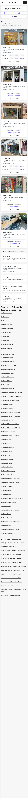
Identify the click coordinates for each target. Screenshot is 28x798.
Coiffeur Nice (5, 336)
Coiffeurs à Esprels (7, 404)
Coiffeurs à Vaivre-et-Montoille (10, 510)
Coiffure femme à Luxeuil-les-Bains (11, 554)
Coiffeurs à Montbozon (8, 475)
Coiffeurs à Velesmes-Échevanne (11, 522)
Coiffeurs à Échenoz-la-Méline (10, 400)
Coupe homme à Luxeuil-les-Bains (11, 582)
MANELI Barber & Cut (8, 47)
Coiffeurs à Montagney (8, 471)
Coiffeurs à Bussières (7, 377)
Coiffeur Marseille (6, 324)
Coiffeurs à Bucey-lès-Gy (8, 373)
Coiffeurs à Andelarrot (7, 357)
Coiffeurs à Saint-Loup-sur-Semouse (12, 498)
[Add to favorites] (24, 31)
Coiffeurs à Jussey (6, 451)
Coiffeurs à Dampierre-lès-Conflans (12, 392)
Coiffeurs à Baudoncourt (8, 369)
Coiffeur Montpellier (7, 328)
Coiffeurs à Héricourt (7, 447)
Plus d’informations (14, 61)
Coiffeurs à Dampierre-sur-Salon (11, 396)
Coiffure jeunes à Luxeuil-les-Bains (11, 562)
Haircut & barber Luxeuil (10, 266)
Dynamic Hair (6, 158)
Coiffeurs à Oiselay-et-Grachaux (11, 482)
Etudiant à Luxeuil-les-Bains (9, 586)
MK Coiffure (6, 256)
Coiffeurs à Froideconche (8, 432)
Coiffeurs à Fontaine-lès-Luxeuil (10, 412)
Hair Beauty (6, 296)
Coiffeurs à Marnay (7, 463)
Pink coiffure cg (7, 195)
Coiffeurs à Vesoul (6, 525)
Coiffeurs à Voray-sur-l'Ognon (10, 529)
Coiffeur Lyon (5, 321)
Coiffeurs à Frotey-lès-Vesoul (10, 435)
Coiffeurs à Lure (6, 455)
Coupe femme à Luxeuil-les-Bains (11, 578)
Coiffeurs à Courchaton (8, 388)
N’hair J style (6, 277)
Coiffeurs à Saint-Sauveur (9, 502)
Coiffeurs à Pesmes (7, 486)
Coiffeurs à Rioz (6, 490)
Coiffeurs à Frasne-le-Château (10, 424)
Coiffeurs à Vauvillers (7, 518)
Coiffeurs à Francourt (7, 420)
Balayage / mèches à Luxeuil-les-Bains (12, 543)
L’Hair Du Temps (7, 232)
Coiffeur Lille (5, 317)
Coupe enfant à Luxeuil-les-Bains (11, 574)
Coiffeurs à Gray (6, 439)
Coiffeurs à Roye (6, 494)
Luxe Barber (6, 121)
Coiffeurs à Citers (6, 381)
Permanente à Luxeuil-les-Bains (10, 595)
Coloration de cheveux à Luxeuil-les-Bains (13, 566)
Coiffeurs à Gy (5, 443)
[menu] (2, 2)
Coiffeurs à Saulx (6, 506)
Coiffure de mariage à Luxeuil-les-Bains (13, 550)
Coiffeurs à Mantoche (7, 459)
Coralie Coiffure (7, 84)
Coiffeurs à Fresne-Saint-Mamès (11, 428)
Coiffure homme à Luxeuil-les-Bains (12, 558)
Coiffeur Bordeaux (6, 313)
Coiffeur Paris (5, 340)
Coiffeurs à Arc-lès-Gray (8, 365)
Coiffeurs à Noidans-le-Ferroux (10, 478)
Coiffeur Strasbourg (7, 344)
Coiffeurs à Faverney (7, 408)
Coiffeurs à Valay (6, 514)
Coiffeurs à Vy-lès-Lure (8, 533)
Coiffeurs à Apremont (7, 361)
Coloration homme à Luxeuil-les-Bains (12, 570)
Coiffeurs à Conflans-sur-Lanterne (11, 385)
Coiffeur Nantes (6, 332)
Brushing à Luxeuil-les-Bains (9, 546)
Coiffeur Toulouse (6, 348)
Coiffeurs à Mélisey (7, 467)
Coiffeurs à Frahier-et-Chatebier (10, 416)
